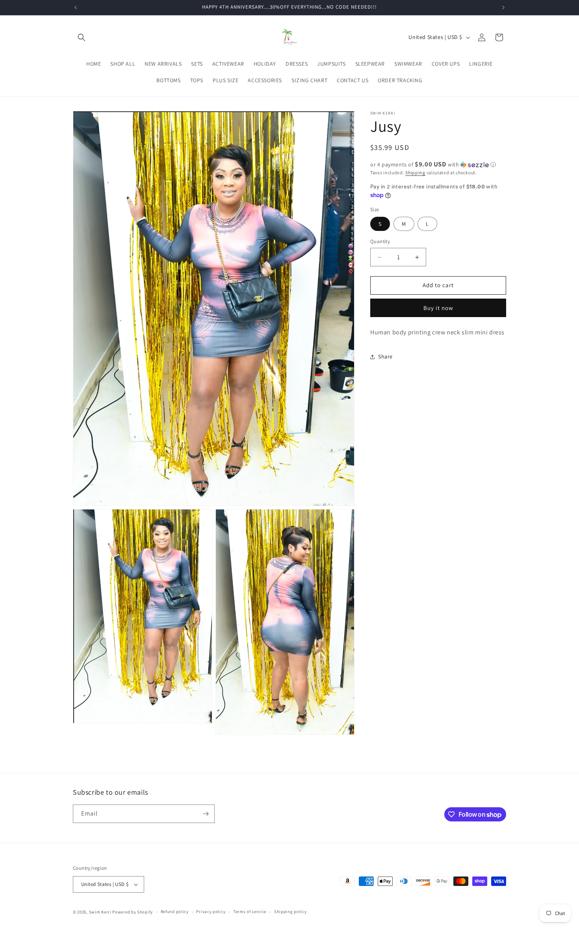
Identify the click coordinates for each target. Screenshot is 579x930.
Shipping (415, 172)
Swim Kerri (100, 912)
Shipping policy (290, 911)
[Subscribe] (205, 814)
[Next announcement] (503, 7)
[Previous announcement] (75, 7)
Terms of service (249, 911)
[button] (81, 37)
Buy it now (438, 308)
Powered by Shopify (132, 912)
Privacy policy (210, 911)
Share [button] (385, 356)
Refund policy (175, 911)
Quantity (380, 241)
